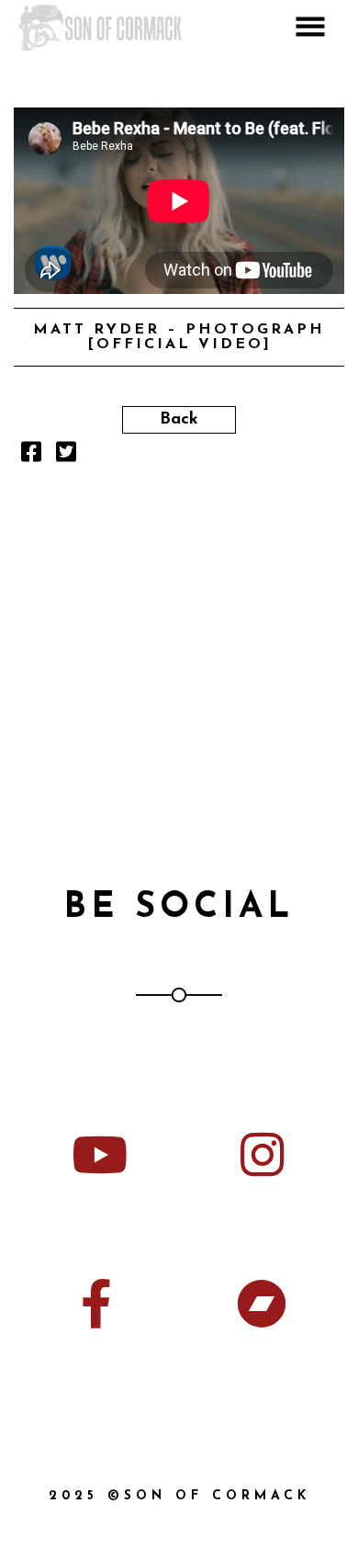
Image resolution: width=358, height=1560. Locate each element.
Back (179, 420)
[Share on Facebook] (31, 456)
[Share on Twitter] (66, 456)
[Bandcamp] (261, 1303)
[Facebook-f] (96, 1303)
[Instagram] (261, 1154)
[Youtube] (96, 1154)
